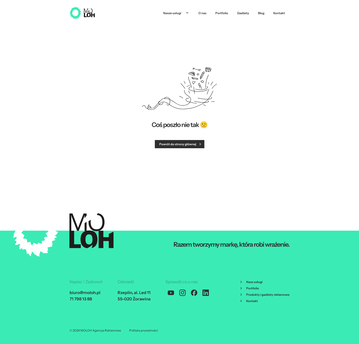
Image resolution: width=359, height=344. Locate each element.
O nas (202, 13)
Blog (261, 13)
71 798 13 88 (81, 298)
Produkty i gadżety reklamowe (267, 294)
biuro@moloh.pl (85, 292)
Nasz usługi (254, 282)
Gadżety (243, 13)
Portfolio (221, 13)
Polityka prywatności (143, 330)
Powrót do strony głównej (177, 144)
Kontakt (279, 13)
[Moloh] (82, 13)
